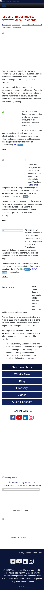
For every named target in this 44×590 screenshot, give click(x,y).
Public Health (6, 27)
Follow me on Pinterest (18, 537)
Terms (28, 553)
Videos (22, 395)
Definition (20, 145)
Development (6, 25)
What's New (22, 374)
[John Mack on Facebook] (12, 419)
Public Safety (17, 27)
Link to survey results (11, 102)
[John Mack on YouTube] (19, 419)
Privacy (21, 553)
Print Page (37, 553)
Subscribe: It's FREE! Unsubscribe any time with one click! (21, 485)
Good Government (35, 25)
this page (34, 185)
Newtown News (22, 367)
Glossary (22, 388)
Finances (25, 25)
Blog (22, 381)
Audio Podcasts (22, 401)
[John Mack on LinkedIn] (25, 419)
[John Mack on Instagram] (31, 419)
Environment (16, 25)
